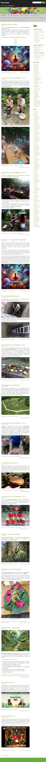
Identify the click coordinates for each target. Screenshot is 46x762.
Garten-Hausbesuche (17, 17)
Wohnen (13, 750)
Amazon (15, 42)
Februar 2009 (36, 225)
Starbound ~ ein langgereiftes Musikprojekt (13, 240)
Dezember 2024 (37, 125)
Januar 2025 (36, 124)
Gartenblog (3, 15)
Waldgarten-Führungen (6, 17)
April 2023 (36, 134)
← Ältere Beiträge (4, 755)
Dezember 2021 (37, 146)
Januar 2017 (36, 179)
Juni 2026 (36, 112)
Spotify (15, 39)
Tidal (15, 44)
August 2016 (36, 182)
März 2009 (36, 224)
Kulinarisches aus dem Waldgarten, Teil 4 (13, 345)
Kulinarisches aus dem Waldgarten (11, 569)
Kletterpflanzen (20, 674)
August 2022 (36, 141)
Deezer (15, 43)
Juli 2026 (35, 111)
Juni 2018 (36, 170)
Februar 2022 (36, 145)
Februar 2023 (36, 136)
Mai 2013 (35, 197)
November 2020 (37, 153)
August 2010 (36, 213)
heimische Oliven (13, 501)
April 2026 (36, 115)
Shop (34, 17)
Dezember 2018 (37, 165)
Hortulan (5, 2)
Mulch (13, 709)
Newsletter (16, 20)
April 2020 (36, 158)
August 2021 (36, 149)
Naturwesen (36, 86)
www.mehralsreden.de (21, 725)
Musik (11, 72)
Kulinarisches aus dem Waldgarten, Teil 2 (13, 496)
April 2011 (36, 209)
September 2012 (37, 201)
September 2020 (37, 154)
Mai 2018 (35, 171)
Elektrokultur (36, 73)
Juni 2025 (36, 121)
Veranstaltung (17, 165)
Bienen (35, 68)
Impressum (23, 20)
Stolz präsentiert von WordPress (19, 759)
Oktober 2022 (36, 138)
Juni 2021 (36, 150)
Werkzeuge (36, 103)
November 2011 (37, 205)
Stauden (11, 675)
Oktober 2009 (36, 218)
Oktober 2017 (36, 175)
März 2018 (36, 174)
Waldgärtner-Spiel (27, 17)
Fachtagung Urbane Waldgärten (10, 385)
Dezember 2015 (37, 188)
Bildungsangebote (41, 17)
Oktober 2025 (36, 116)
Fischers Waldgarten (24, 15)
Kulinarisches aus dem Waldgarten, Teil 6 (13, 78)
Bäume (11, 527)
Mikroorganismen (15, 489)
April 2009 (36, 222)
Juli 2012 (35, 203)
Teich (35, 98)
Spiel (14, 165)
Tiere (35, 99)
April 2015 (36, 192)
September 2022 (37, 140)
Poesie (13, 72)
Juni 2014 (36, 195)
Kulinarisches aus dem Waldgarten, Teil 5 (13, 172)
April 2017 (36, 178)
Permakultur (5, 675)
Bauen (11, 339)
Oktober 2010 (36, 210)
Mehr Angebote (4, 20)
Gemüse (11, 165)
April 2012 (36, 204)
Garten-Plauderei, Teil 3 (8, 682)
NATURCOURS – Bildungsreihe (10, 628)
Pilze (19, 489)
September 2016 (37, 180)
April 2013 (36, 199)
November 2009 (37, 217)
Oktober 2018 (36, 167)
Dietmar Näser (36, 55)
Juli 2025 (35, 120)
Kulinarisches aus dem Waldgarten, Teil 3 (13, 423)
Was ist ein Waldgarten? (13, 15)
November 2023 (37, 132)
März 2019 (36, 163)
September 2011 (37, 207)
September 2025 (37, 117)
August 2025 (36, 119)
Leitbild (10, 20)
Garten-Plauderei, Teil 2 (8, 716)
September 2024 (37, 128)
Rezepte (19, 621)
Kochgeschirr (36, 79)
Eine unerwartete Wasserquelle (10, 296)
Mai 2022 (35, 144)
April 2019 (36, 162)
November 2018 (37, 166)
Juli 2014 (35, 193)
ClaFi (8, 72)
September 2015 (37, 190)
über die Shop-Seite (17, 670)
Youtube (15, 40)
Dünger (35, 72)
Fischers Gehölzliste (34, 15)
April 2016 (36, 187)
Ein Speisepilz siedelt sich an (9, 463)
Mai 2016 (35, 186)
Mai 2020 (35, 157)
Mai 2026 (35, 113)
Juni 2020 (36, 155)
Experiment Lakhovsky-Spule (39, 53)
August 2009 (36, 221)
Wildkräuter (22, 165)
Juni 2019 (36, 161)
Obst (11, 379)
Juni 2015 (36, 191)
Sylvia (35, 57)
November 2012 (37, 200)
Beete (14, 674)
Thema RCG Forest (28, 759)
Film (10, 709)
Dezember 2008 (37, 226)
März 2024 (36, 131)
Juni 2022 (36, 142)
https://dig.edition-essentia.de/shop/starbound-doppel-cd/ (18, 262)
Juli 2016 (35, 183)
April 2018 (36, 172)
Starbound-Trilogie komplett (9, 24)
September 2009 (37, 220)
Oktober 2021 (36, 148)
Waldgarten (17, 416)
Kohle (35, 81)
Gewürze (14, 527)
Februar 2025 (36, 123)
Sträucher (14, 675)
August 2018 (36, 169)
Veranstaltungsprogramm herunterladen (10, 659)
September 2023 (37, 133)
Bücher (35, 70)
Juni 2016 (36, 184)
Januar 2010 (36, 216)
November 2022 (37, 137)
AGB (12, 672)
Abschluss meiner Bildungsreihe (10, 534)
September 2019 (37, 159)
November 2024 (37, 127)
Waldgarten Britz (10, 394)
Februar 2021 (36, 152)
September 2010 (37, 212)
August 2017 (36, 176)
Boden (14, 339)
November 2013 (37, 196)
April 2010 (36, 214)
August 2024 (36, 129)
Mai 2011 (35, 208)
